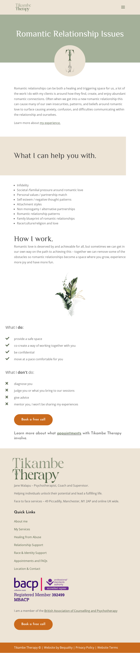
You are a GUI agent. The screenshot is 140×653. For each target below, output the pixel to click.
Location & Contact (27, 569)
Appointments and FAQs (30, 561)
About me (21, 521)
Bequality (66, 648)
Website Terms (107, 648)
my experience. (50, 123)
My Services (22, 529)
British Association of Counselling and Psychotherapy (80, 611)
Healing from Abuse (27, 537)
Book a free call (33, 419)
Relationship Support (28, 545)
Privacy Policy (85, 648)
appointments (69, 433)
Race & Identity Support (30, 553)
